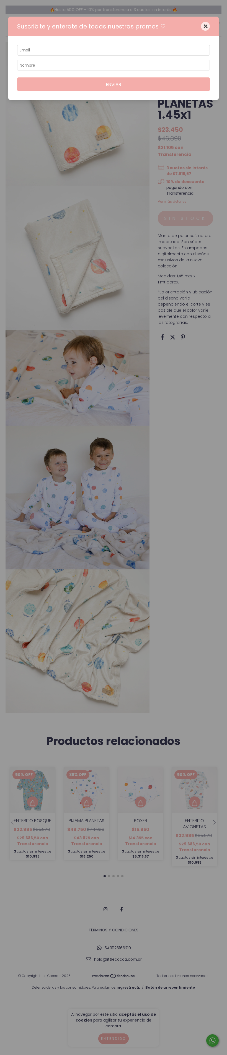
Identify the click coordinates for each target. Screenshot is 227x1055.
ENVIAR (113, 84)
